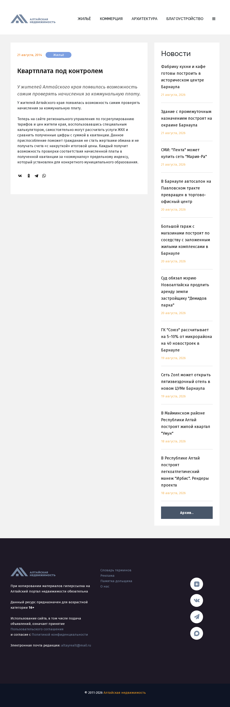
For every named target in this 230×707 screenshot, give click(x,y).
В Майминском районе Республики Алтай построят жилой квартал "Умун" (185, 427)
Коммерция (111, 19)
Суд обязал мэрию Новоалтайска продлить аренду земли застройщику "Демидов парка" (185, 295)
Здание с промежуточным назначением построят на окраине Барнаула (186, 122)
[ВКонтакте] (20, 175)
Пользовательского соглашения (37, 629)
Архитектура (144, 19)
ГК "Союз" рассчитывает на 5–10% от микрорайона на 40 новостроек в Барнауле (186, 343)
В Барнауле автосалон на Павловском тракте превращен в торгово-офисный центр (186, 195)
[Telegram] (37, 175)
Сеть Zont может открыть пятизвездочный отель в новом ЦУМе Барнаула (186, 385)
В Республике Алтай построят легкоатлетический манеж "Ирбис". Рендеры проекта (185, 475)
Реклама (107, 576)
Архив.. (186, 513)
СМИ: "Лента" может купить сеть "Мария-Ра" (184, 157)
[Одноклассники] (29, 175)
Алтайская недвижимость (125, 693)
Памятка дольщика (116, 581)
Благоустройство (184, 19)
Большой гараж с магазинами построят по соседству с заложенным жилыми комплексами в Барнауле (185, 243)
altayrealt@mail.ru (76, 645)
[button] (213, 18)
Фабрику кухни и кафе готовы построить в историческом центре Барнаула (183, 80)
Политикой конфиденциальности (60, 635)
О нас (104, 586)
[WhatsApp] (44, 175)
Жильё (84, 19)
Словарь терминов (115, 570)
